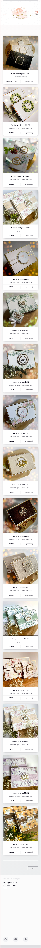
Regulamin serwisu (9, 885)
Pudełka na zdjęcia (14, 128)
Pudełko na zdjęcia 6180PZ (20, 536)
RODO (5, 888)
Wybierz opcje (29, 82)
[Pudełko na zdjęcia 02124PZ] (20, 53)
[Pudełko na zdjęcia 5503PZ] (20, 772)
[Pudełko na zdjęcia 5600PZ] (20, 566)
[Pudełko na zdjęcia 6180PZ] (20, 515)
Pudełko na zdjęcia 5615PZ (20, 639)
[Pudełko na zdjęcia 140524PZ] (20, 104)
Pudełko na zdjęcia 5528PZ (20, 742)
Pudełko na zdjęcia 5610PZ (20, 690)
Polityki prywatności (10, 883)
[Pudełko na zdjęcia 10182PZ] (20, 155)
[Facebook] (5, 939)
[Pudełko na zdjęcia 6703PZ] (20, 361)
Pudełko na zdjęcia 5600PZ (20, 588)
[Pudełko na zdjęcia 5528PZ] (20, 721)
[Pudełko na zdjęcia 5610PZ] (20, 669)
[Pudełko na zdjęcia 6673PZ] (20, 412)
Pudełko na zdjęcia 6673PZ (20, 433)
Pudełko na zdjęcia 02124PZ (20, 74)
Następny (32, 868)
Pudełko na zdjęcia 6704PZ (20, 331)
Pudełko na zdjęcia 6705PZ (20, 279)
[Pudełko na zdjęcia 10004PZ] (20, 207)
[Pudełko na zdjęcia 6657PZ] (20, 464)
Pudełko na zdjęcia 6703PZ (20, 382)
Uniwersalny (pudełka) (20, 77)
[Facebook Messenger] (25, 939)
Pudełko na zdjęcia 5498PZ (20, 844)
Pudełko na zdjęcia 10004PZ (20, 228)
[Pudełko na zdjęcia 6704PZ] (20, 310)
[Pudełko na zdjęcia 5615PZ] (20, 618)
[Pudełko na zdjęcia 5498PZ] (20, 823)
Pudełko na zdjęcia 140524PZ (20, 125)
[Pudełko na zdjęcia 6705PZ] (20, 258)
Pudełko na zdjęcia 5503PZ (20, 793)
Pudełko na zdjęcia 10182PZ (20, 177)
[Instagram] (15, 939)
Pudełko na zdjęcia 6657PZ (20, 485)
